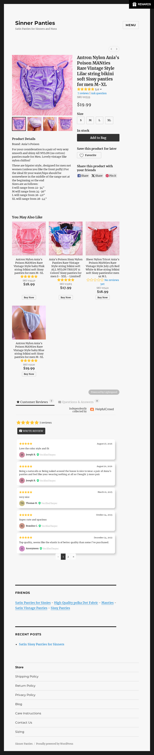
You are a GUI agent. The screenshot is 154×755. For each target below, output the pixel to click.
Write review (32, 431)
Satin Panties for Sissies (33, 603)
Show (141, 4)
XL (109, 120)
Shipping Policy (26, 676)
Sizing (19, 732)
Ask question (99, 93)
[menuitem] (111, 49)
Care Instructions (28, 713)
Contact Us (23, 722)
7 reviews (83, 93)
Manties (107, 603)
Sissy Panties (60, 608)
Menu (131, 25)
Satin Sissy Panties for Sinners (41, 644)
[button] (89, 155)
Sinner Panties (35, 23)
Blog (18, 704)
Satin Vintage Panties (31, 608)
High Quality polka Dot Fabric (76, 603)
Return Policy (25, 685)
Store (19, 667)
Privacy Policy (25, 695)
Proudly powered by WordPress (54, 743)
